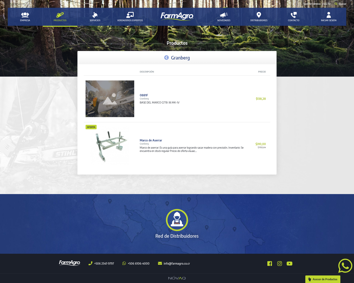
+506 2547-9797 (104, 263)
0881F (144, 95)
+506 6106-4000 (139, 263)
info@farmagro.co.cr (177, 263)
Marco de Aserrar (151, 140)
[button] (343, 265)
